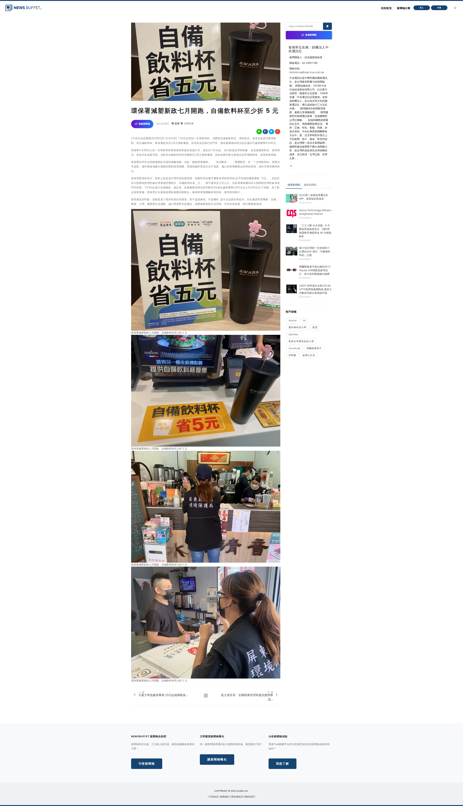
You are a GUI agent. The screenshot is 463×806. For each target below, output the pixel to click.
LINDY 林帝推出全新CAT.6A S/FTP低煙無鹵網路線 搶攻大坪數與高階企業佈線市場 (315, 289)
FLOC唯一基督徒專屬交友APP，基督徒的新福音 (313, 196)
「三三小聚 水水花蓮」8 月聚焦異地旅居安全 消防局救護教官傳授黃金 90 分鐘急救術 (315, 231)
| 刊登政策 (213, 796)
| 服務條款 (224, 796)
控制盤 (292, 355)
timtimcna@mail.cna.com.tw (306, 72)
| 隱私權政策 (236, 796)
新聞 (177, 123)
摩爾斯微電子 (314, 348)
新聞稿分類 (403, 8)
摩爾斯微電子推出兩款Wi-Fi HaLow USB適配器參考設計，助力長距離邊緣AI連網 (314, 270)
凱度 (315, 327)
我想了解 (282, 764)
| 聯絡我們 (248, 796)
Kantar (293, 320)
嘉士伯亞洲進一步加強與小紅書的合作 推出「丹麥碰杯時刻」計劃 (314, 251)
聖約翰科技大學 (297, 327)
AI (304, 320)
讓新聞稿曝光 (217, 759)
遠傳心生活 (308, 355)
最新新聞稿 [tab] (310, 184)
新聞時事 (189, 123)
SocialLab (294, 348)
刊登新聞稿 (147, 764)
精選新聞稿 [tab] (294, 184)
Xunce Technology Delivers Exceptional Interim (315, 212)
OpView (293, 334)
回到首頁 (386, 8)
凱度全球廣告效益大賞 (301, 341)
